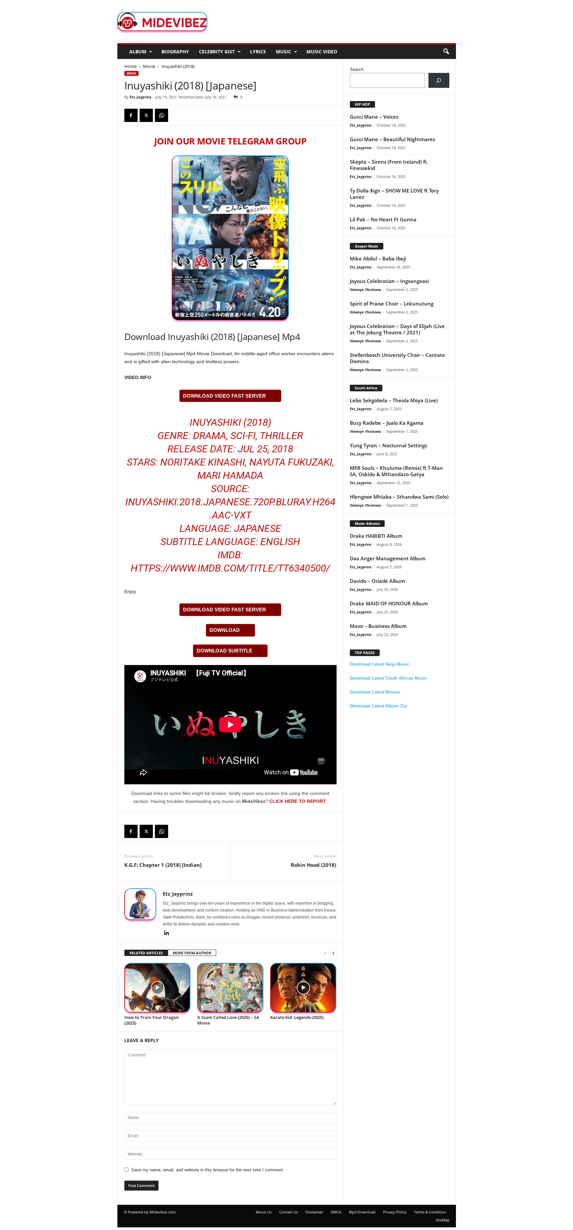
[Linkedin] (167, 933)
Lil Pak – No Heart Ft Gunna (383, 219)
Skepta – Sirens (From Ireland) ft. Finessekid (389, 164)
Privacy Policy (395, 1211)
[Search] (438, 80)
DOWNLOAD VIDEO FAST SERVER (224, 396)
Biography (175, 51)
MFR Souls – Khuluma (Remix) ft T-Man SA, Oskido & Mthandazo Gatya (396, 471)
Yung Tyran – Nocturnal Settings (388, 445)
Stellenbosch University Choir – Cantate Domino (397, 358)
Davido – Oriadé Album (377, 581)
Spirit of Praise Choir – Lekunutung (391, 303)
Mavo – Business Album (378, 626)
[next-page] (333, 953)
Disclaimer (314, 1211)
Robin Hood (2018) (313, 865)
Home (130, 66)
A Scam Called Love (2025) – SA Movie (228, 1020)
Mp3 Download (362, 1211)
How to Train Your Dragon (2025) (151, 1020)
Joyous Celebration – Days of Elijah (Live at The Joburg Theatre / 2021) (397, 329)
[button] (446, 51)
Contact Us (288, 1211)
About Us (264, 1211)
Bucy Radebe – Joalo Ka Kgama (386, 422)
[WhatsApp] (161, 115)
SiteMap (443, 1219)
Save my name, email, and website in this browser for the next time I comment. (207, 1169)
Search (356, 69)
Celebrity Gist (217, 51)
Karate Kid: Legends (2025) (297, 1017)
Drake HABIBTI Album (376, 535)
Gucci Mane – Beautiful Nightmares (392, 139)
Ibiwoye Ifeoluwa (365, 289)
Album (137, 51)
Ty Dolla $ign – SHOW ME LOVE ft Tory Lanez (394, 193)
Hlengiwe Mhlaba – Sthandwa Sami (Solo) (399, 496)
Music (283, 51)
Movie (149, 66)
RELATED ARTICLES (146, 952)
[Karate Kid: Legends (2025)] (303, 988)
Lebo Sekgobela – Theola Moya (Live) (394, 400)
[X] (146, 115)
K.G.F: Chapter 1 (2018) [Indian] (163, 865)
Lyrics (258, 51)
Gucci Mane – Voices (374, 116)
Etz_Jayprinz (140, 96)
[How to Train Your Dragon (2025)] (157, 988)
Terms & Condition (430, 1211)
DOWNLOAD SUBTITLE (224, 650)
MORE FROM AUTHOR (192, 952)
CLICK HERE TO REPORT (297, 801)
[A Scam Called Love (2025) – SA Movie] (230, 988)
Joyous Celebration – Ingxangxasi (389, 281)
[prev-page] (325, 953)
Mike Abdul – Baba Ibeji (378, 258)
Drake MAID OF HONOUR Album (389, 603)
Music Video (321, 51)
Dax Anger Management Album (387, 558)
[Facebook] (131, 115)
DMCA (336, 1211)
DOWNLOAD (225, 630)
